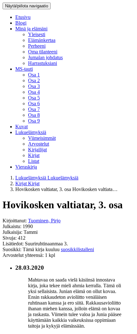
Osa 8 (34, 115)
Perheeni (37, 46)
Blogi (20, 23)
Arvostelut (38, 144)
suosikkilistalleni (77, 249)
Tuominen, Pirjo (44, 220)
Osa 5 (34, 97)
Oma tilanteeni (42, 51)
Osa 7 (34, 109)
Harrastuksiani (42, 63)
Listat (33, 161)
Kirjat (34, 155)
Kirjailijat (37, 149)
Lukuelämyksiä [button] (30, 132)
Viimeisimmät (42, 138)
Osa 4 (34, 92)
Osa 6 (34, 103)
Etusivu (23, 17)
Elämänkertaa (41, 40)
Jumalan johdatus (45, 57)
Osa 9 (34, 120)
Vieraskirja (26, 167)
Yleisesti (36, 34)
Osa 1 (34, 74)
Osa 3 (34, 86)
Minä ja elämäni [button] (31, 28)
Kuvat (21, 126)
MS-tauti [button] (24, 69)
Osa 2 (34, 80)
